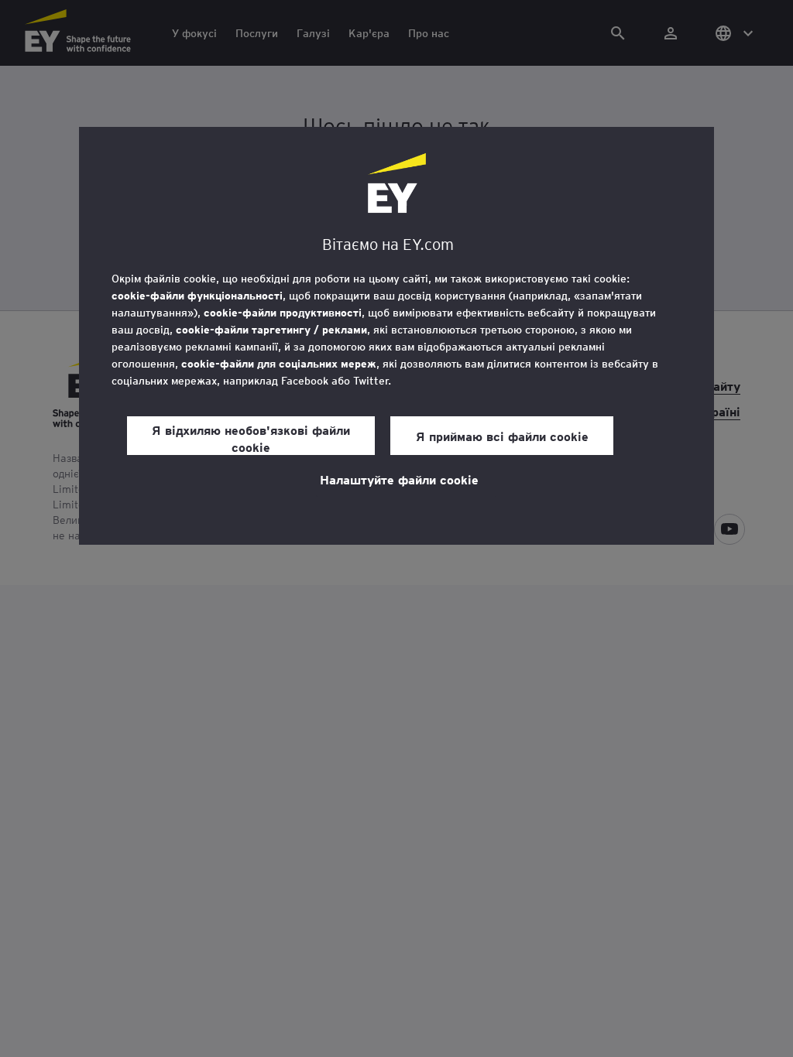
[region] (396, 336)
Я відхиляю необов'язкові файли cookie (251, 438)
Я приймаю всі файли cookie (502, 435)
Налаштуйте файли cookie (399, 478)
